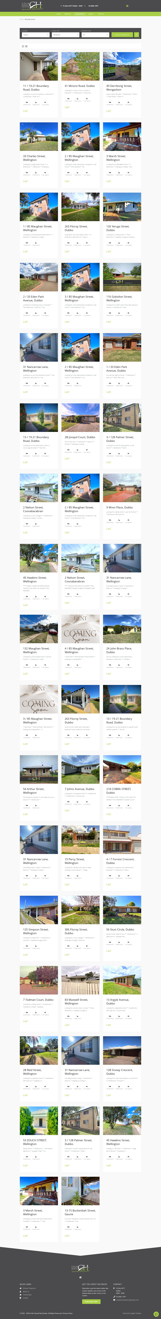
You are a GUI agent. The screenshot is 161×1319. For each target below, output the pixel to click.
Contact (25, 1298)
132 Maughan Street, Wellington (36, 650)
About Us (25, 1291)
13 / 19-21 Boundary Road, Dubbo (36, 439)
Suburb (24, 31)
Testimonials (27, 1295)
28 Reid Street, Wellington (32, 1071)
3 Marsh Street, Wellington (116, 158)
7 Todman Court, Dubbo (38, 999)
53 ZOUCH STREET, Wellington (35, 1142)
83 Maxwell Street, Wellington (76, 1001)
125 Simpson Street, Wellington (36, 931)
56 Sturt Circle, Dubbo (120, 929)
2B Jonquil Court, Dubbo (80, 437)
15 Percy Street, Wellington (75, 861)
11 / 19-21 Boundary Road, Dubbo (36, 87)
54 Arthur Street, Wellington (33, 790)
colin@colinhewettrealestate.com (127, 1300)
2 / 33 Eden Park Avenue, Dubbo (33, 298)
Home (21, 19)
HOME (58, 14)
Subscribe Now (91, 1302)
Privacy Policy (68, 1313)
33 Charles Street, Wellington (34, 158)
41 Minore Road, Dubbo (80, 86)
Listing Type (56, 31)
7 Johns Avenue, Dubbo (79, 789)
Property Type (86, 31)
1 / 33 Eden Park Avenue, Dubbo (116, 368)
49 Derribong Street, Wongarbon (119, 87)
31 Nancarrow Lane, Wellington (35, 368)
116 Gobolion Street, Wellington (119, 298)
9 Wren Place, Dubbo (119, 507)
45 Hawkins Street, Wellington (35, 579)
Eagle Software (136, 1313)
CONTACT (101, 14)
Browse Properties (29, 1288)
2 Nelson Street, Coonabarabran (33, 509)
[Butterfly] (80, 1268)
